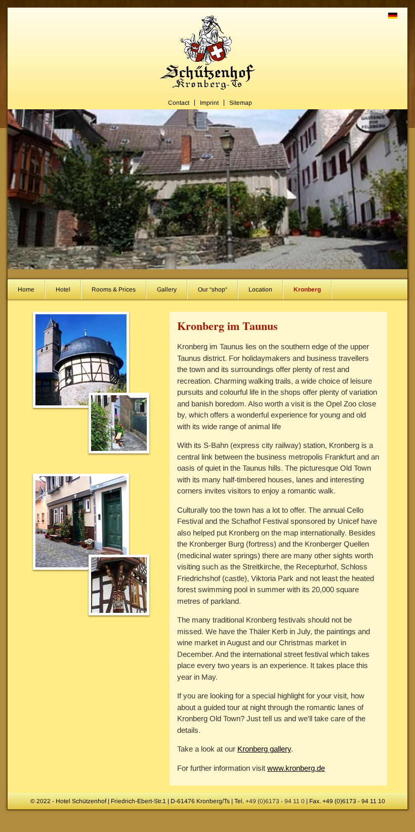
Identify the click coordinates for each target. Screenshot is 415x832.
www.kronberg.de (296, 768)
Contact (178, 102)
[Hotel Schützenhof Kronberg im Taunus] (207, 91)
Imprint (209, 102)
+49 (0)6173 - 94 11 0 (275, 801)
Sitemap (240, 102)
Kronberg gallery (264, 748)
